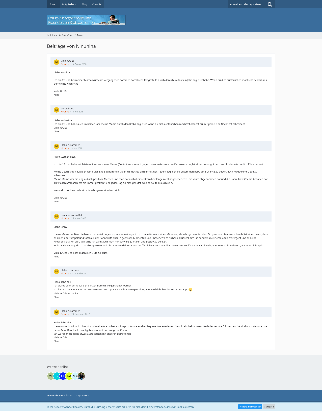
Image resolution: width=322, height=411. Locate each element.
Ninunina (65, 64)
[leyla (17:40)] (63, 376)
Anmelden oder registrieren (246, 4)
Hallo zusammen (70, 145)
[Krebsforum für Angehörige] (161, 20)
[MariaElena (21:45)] (75, 376)
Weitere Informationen (250, 406)
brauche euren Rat (71, 215)
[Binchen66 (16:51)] (57, 376)
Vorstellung (67, 108)
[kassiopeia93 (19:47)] (69, 376)
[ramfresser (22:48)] (81, 376)
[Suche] (270, 4)
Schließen (269, 406)
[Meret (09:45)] (51, 376)
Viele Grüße (67, 60)
